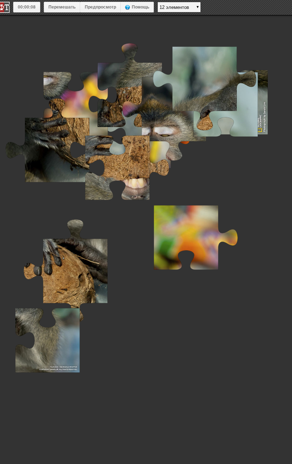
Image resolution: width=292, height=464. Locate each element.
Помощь (140, 7)
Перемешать (61, 7)
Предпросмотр (100, 7)
